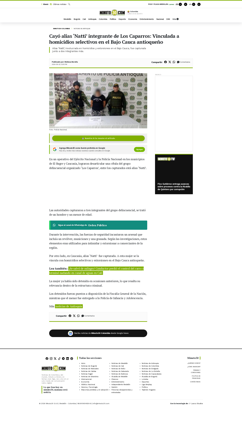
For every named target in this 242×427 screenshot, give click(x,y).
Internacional (86, 379)
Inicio (83, 363)
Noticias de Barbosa (119, 374)
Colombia (103, 19)
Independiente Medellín (120, 384)
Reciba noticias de (101, 333)
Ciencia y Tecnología (89, 387)
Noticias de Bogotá (89, 366)
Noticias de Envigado (150, 369)
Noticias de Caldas (88, 371)
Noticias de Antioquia (82, 28)
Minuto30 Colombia (61, 28)
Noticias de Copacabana (151, 374)
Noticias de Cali (117, 366)
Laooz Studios (197, 403)
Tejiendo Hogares (149, 390)
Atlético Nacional (88, 384)
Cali (84, 19)
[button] (44, 4)
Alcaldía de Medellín (119, 376)
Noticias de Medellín (119, 363)
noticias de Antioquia (69, 306)
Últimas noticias (59, 4)
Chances (114, 379)
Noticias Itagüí (87, 374)
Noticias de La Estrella (151, 371)
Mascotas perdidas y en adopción (95, 390)
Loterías (145, 379)
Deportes (145, 382)
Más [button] (174, 19)
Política (113, 19)
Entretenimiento (147, 19)
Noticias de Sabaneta (120, 371)
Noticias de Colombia (150, 366)
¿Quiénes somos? (193, 363)
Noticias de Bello (118, 369)
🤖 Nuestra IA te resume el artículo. (98, 138)
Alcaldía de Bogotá (149, 376)
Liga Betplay (147, 384)
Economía (132, 19)
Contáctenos (195, 382)
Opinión (114, 387)
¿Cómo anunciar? (193, 367)
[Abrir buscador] (69, 4)
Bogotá (77, 19)
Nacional (160, 19)
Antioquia (92, 19)
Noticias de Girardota (89, 376)
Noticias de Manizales (90, 369)
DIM (168, 19)
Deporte (122, 19)
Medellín (67, 19)
